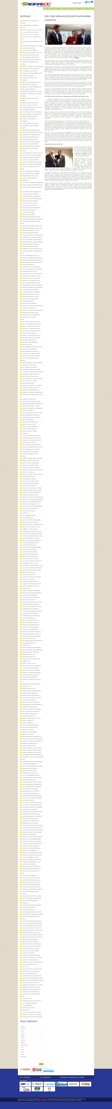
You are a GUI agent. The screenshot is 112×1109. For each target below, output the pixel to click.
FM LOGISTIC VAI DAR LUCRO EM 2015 (32, 827)
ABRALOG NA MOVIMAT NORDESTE (31, 989)
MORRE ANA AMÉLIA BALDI (29, 340)
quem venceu (25, 966)
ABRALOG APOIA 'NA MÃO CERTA (30, 695)
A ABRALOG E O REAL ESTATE (30, 529)
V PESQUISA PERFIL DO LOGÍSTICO (31, 887)
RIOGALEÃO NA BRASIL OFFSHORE (31, 369)
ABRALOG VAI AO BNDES (28, 214)
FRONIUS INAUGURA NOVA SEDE (30, 157)
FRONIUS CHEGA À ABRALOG (29, 426)
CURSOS (61, 8)
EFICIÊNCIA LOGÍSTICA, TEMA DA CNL (32, 1014)
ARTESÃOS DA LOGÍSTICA (29, 574)
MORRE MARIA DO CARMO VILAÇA (31, 814)
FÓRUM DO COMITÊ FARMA (29, 706)
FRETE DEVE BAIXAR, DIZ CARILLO (31, 449)
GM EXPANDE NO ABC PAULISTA (30, 230)
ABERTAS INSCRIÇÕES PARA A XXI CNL (32, 226)
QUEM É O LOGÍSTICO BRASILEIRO (31, 520)
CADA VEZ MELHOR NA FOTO (29, 964)
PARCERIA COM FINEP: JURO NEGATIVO (32, 962)
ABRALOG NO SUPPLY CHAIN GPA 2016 (32, 469)
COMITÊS (55, 8)
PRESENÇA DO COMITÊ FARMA (30, 465)
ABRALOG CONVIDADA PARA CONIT (31, 672)
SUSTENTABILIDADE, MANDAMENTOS (32, 784)
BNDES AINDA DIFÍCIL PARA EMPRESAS (32, 362)
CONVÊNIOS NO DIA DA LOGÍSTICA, (31, 971)
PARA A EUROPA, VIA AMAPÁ (29, 333)
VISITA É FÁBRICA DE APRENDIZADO (31, 444)
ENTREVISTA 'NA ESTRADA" (29, 834)
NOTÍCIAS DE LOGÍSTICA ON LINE (31, 877)
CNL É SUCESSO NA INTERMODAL (31, 171)
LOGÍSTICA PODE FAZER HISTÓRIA (31, 492)
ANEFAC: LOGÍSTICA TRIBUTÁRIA (30, 326)
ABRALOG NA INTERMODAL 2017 (30, 390)
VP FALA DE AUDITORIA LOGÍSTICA (31, 467)
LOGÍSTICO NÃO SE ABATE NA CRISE (31, 606)
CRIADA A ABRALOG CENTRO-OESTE (31, 748)
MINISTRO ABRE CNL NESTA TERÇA (31, 718)
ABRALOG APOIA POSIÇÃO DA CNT (31, 280)
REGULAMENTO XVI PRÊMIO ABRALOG (32, 262)
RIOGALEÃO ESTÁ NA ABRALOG (30, 451)
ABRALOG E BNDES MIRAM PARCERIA (32, 164)
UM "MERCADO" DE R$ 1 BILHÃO (30, 538)
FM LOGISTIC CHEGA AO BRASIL (30, 950)
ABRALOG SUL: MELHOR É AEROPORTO (32, 499)
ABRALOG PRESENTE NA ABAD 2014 (31, 868)
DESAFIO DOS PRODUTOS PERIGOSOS (32, 310)
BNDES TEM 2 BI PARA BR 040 (30, 850)
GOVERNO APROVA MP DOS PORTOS (32, 975)
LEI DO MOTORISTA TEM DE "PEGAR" (32, 898)
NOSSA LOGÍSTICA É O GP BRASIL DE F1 (32, 273)
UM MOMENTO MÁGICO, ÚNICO (30, 558)
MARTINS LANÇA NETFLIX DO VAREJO (32, 385)
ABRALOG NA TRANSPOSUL (29, 349)
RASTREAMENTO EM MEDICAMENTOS (32, 704)
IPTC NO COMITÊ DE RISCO (29, 381)
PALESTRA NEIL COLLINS (28, 688)
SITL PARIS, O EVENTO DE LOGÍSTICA (32, 928)
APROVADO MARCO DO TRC (29, 271)
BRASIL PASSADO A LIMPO (29, 424)
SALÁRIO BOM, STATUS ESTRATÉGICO (32, 1016)
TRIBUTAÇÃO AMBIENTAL (28, 909)
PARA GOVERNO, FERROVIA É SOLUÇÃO (32, 980)
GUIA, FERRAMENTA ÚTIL (28, 716)
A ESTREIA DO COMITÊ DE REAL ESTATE (32, 565)
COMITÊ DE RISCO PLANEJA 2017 (31, 387)
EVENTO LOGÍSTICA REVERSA (30, 941)
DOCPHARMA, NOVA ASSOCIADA (30, 604)
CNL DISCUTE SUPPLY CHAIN (29, 203)
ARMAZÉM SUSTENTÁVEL (29, 779)
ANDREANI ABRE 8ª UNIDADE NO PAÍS (32, 912)
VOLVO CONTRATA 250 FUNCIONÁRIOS (32, 235)
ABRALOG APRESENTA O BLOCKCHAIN (32, 287)
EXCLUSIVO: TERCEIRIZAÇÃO (30, 713)
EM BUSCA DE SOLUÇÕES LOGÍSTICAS (32, 889)
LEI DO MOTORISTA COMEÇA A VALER (32, 777)
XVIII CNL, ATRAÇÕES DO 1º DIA (30, 857)
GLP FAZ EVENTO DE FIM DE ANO (31, 435)
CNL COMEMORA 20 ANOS (29, 515)
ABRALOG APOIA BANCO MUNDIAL (31, 146)
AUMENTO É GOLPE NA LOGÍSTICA (31, 335)
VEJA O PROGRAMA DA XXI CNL (30, 255)
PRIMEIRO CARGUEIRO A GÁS (30, 773)
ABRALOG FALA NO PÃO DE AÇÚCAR (31, 570)
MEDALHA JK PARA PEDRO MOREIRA (31, 593)
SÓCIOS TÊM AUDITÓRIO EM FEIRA (31, 848)
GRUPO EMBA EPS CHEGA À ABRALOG (32, 112)
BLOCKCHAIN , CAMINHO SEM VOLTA (31, 59)
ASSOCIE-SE (76, 8)
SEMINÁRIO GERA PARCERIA (29, 693)
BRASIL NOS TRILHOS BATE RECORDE (32, 852)
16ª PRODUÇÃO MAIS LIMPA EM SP (31, 292)
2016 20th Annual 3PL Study (29, 638)
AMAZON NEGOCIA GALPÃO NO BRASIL (32, 242)
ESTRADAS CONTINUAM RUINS (30, 629)
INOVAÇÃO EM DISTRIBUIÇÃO (30, 139)
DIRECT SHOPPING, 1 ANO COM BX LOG (32, 474)
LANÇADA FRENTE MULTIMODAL (30, 846)
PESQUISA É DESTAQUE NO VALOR (31, 401)
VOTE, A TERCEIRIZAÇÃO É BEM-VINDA (32, 766)
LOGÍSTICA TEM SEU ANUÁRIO (30, 627)
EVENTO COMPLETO (27, 720)
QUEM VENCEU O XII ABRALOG (30, 823)
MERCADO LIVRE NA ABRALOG (30, 342)
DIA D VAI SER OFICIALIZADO (29, 677)
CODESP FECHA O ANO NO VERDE (31, 216)
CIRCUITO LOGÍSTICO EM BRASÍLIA (31, 709)
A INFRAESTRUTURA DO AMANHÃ (31, 68)
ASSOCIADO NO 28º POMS (29, 365)
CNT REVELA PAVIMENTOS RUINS (31, 321)
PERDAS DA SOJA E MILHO (29, 745)
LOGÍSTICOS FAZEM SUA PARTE (30, 675)
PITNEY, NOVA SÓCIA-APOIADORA (31, 590)
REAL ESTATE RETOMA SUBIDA (30, 483)
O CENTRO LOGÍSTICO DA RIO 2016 (31, 577)
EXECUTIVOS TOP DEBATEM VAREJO (31, 501)
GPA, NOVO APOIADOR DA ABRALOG (31, 540)
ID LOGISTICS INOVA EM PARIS (30, 232)
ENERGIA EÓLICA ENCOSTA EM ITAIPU (32, 228)
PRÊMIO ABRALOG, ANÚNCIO (29, 768)
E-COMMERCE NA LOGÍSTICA (29, 71)
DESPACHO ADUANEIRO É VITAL (30, 504)
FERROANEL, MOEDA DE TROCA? (31, 374)
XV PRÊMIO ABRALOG (28, 301)
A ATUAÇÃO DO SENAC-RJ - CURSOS (31, 697)
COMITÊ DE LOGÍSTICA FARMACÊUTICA (32, 741)
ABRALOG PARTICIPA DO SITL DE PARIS (32, 985)
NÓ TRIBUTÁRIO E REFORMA (29, 789)
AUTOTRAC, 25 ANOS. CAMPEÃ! (30, 159)
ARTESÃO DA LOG (27, 998)
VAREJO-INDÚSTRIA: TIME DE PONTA (31, 490)
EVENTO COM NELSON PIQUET (30, 298)
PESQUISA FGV (26, 686)
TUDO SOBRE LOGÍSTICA (28, 442)
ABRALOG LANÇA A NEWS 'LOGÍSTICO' (32, 52)
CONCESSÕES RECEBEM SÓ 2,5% (31, 861)
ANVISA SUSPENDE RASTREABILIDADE (32, 649)
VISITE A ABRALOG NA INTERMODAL (31, 207)
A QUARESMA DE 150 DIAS (29, 907)
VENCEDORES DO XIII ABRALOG (30, 608)
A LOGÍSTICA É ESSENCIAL (29, 864)
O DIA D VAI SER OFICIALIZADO (30, 668)
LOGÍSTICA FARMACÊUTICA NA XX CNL (32, 536)
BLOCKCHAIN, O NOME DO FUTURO (31, 276)
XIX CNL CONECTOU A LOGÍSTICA (31, 670)
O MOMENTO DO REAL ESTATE (30, 312)
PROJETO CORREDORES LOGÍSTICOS (32, 257)
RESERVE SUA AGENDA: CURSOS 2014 (32, 930)
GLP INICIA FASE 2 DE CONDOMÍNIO (31, 155)
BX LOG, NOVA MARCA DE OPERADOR (32, 567)
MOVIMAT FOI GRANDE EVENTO (30, 481)
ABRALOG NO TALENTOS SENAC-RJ (31, 631)
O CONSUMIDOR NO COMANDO (30, 194)
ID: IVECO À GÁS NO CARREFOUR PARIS (32, 371)
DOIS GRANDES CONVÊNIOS (29, 1003)
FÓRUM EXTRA (26, 661)
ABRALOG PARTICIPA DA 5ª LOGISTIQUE (32, 66)
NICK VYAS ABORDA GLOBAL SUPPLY (31, 324)
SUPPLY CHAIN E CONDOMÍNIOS (30, 463)
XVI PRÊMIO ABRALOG (28, 264)
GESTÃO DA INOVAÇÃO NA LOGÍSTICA (32, 132)
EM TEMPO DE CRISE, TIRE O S (30, 620)
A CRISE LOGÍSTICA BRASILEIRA (30, 144)
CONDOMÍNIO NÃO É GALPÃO (30, 581)
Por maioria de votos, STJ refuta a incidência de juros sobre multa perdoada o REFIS (30, 37)
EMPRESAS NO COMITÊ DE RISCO (31, 355)
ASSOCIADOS (83, 8)
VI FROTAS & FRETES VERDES (30, 289)
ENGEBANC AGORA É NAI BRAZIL (30, 244)
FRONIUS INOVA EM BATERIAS (30, 246)
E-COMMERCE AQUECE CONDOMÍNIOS (32, 754)
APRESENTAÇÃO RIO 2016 (29, 545)
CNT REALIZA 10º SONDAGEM (30, 50)
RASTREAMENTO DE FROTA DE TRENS (32, 346)
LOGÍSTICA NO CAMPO (28, 212)
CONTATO (90, 8)
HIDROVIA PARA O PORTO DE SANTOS (32, 260)
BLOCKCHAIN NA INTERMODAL (30, 200)
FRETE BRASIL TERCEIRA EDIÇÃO (31, 141)
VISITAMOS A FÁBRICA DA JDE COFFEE (32, 447)
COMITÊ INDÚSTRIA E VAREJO (30, 613)
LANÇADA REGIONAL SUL (28, 656)
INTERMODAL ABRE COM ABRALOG (31, 196)
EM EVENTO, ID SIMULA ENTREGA (31, 328)
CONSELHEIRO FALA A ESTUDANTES (31, 438)
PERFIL (50, 8)
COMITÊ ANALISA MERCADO (29, 428)
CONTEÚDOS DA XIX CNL (28, 654)
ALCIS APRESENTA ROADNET (29, 595)
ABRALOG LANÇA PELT (28, 734)
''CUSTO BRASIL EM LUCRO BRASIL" (31, 946)
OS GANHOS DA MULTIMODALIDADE (31, 191)
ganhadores (25, 902)
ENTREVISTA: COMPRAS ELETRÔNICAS (32, 836)
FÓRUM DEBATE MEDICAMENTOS (31, 130)
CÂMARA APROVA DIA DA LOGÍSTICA (31, 1000)
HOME (45, 8)
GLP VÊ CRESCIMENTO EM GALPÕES (32, 269)
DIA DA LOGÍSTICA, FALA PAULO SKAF (32, 969)
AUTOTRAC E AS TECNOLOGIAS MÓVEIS (32, 182)
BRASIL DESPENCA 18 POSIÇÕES (30, 652)
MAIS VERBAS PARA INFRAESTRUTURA (32, 640)
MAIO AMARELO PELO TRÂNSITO (30, 791)
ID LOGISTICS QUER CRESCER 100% (31, 843)
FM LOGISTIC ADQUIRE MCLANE (30, 959)
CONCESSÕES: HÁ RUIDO (29, 479)
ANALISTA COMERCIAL (28, 410)
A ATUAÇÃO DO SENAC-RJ (29, 700)
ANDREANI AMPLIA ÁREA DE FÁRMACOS (32, 285)
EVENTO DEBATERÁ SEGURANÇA (31, 866)
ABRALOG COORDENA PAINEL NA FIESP (32, 978)
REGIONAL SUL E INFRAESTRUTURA (31, 440)
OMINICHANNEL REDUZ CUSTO (30, 175)
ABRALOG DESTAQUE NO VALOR (30, 882)
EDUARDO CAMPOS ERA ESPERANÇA (32, 859)
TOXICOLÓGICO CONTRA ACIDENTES (32, 804)
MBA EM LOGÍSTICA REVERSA (30, 939)
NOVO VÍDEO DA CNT (27, 517)
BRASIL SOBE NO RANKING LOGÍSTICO (32, 533)
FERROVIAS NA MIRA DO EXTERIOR (31, 841)
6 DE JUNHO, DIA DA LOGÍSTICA (30, 376)
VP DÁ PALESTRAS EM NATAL (29, 551)
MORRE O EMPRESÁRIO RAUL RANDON (32, 219)
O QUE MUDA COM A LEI (28, 800)
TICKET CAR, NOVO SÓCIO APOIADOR (32, 798)
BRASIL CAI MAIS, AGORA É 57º (30, 556)
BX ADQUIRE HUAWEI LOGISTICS (30, 294)
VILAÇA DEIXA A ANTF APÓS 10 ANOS (31, 896)
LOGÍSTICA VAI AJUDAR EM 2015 (30, 820)
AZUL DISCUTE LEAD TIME (29, 210)
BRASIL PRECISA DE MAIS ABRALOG (31, 736)
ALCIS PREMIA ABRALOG (28, 618)
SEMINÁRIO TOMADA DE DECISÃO (31, 987)
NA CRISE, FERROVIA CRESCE (30, 900)
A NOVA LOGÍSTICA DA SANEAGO (30, 597)
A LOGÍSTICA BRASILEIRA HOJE (30, 542)
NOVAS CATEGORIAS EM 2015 (30, 818)
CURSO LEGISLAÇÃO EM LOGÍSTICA (31, 1012)
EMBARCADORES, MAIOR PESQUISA (31, 691)
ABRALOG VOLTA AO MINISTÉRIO (30, 702)
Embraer (77, 57)
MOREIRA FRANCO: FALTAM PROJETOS (32, 524)
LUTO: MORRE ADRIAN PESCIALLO (31, 775)
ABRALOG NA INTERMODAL (29, 303)
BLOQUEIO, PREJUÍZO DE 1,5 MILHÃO (32, 957)
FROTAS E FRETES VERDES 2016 (30, 460)
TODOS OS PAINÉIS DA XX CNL (30, 495)
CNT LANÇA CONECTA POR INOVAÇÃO (32, 162)
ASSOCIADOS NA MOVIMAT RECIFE (31, 636)
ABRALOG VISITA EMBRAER (29, 732)
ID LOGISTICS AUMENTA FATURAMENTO (32, 807)
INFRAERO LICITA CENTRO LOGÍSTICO (32, 602)
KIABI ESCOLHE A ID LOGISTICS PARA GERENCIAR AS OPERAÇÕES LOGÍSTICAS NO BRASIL (31, 94)
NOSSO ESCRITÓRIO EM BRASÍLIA (31, 955)
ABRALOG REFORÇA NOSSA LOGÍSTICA (32, 923)
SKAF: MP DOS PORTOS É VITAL (30, 982)
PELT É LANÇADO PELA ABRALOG (31, 711)
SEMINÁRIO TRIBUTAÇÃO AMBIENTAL (32, 905)
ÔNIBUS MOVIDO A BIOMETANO (30, 793)
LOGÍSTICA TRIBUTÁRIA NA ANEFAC (31, 330)
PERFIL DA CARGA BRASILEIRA (30, 422)
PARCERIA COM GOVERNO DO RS (31, 659)
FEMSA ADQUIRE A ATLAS (28, 643)
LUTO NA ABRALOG (27, 1005)
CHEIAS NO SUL (26, 645)
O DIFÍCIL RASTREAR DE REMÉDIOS (31, 647)
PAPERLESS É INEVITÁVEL (29, 399)
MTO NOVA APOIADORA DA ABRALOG (31, 921)
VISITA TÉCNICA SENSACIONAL (30, 725)
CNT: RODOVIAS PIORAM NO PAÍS (31, 283)
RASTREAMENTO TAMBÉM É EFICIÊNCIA (32, 914)
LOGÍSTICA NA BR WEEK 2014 (30, 875)
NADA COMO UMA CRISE (28, 572)
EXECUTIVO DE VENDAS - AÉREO (30, 406)
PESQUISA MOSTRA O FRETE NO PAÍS (32, 412)
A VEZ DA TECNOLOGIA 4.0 (29, 485)
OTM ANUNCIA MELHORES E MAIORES (32, 458)
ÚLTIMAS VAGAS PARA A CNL (29, 205)
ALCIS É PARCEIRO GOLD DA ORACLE (32, 239)
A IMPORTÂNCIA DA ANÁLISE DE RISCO (32, 811)
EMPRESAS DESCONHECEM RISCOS (31, 795)
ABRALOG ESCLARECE (28, 383)
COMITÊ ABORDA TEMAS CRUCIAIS (31, 880)
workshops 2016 (26, 588)
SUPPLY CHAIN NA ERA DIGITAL (30, 123)
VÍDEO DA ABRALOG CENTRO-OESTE (31, 750)
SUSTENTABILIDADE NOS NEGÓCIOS (31, 925)
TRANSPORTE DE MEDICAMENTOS (31, 134)
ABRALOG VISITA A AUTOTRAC (30, 102)
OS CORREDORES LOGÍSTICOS (30, 351)
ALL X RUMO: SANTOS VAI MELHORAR (32, 802)
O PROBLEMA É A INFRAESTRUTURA (31, 531)
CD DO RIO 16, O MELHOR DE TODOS (32, 488)
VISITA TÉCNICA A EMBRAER (29, 763)
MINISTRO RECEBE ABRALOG (30, 743)
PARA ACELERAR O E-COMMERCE (31, 173)
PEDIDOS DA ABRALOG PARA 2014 (31, 932)
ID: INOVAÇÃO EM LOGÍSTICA (29, 367)
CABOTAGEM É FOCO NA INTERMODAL (32, 237)
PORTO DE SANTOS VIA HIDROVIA (31, 314)
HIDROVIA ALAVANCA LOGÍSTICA (30, 586)
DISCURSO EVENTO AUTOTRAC (30, 296)
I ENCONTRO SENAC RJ (28, 476)
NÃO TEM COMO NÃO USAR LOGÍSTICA (32, 825)
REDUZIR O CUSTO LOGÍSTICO (30, 522)
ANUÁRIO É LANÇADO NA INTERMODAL (32, 392)
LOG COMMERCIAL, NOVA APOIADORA (32, 378)
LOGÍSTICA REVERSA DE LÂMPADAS (31, 786)
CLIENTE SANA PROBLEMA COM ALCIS (32, 611)
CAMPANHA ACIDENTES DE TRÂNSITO (32, 816)
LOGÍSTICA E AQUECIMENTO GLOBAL (32, 855)
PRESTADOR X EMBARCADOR (30, 554)
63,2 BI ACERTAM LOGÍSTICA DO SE (31, 634)
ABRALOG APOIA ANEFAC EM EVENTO (32, 403)
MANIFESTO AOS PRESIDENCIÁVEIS (31, 839)
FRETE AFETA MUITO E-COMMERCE (31, 665)
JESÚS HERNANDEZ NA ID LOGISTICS (32, 782)
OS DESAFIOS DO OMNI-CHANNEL (31, 353)
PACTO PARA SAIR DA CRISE (29, 549)
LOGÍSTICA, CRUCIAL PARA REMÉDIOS (32, 506)
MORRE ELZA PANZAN (28, 472)
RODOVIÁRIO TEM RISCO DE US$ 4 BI (32, 937)
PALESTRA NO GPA (27, 344)
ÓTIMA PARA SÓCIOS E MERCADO (31, 615)
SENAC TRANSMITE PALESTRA (30, 622)
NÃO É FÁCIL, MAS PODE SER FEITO (31, 561)
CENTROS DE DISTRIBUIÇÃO (29, 809)
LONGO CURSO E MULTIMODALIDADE (32, 198)
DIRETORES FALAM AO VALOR (30, 563)
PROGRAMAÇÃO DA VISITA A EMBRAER (32, 761)
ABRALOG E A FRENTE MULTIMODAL (31, 944)
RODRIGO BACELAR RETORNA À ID (31, 417)
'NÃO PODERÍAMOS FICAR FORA (30, 415)
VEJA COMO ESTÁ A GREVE (29, 770)
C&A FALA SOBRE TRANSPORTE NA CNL (32, 185)
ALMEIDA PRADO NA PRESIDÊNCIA (31, 267)
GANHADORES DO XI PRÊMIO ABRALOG (32, 934)
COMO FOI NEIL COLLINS (28, 663)
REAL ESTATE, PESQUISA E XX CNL (31, 526)
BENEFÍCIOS (68, 8)
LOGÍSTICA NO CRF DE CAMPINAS (31, 278)
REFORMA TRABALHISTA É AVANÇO (31, 337)
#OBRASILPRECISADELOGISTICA (30, 137)
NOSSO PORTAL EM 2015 (28, 599)
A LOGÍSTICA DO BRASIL (28, 953)
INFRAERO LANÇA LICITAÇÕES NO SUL (32, 248)
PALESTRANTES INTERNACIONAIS (31, 884)
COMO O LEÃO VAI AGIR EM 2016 (30, 624)
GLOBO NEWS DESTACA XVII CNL (30, 948)
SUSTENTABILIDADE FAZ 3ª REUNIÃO (31, 832)
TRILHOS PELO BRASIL (28, 579)
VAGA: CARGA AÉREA (27, 419)
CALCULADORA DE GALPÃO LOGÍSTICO (32, 153)
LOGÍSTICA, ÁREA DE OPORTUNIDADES (32, 830)
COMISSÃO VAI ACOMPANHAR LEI (31, 991)
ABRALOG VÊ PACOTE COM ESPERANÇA (32, 497)
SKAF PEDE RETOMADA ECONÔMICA (31, 547)
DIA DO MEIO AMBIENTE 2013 (29, 973)
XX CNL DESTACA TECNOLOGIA (30, 508)
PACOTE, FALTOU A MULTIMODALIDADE (32, 738)
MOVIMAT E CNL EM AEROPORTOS (31, 684)
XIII (23, 319)
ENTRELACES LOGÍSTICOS (29, 317)
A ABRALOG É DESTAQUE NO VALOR (31, 583)
